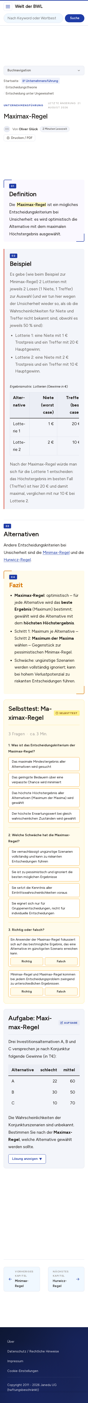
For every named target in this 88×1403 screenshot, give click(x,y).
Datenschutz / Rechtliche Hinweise (33, 1351)
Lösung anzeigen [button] (25, 1159)
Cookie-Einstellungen (22, 1371)
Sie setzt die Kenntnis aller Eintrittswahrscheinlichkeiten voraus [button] (39, 890)
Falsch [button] (61, 961)
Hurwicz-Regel (17, 559)
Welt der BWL (29, 6)
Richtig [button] (27, 961)
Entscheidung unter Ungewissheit (30, 93)
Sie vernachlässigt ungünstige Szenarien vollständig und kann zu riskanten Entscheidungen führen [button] (42, 856)
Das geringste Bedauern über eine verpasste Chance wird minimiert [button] (37, 779)
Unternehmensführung (42, 81)
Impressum (15, 1361)
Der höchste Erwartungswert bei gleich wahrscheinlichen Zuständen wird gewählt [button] (44, 816)
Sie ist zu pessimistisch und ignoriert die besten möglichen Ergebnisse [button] (42, 874)
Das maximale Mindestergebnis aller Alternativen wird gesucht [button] (39, 763)
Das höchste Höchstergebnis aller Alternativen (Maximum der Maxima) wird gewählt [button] (42, 798)
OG (7, 129)
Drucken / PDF (21, 138)
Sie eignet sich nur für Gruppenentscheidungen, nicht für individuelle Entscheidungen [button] (38, 908)
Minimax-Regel (56, 552)
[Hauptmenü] (8, 6)
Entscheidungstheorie (21, 87)
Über (10, 1342)
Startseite (11, 81)
